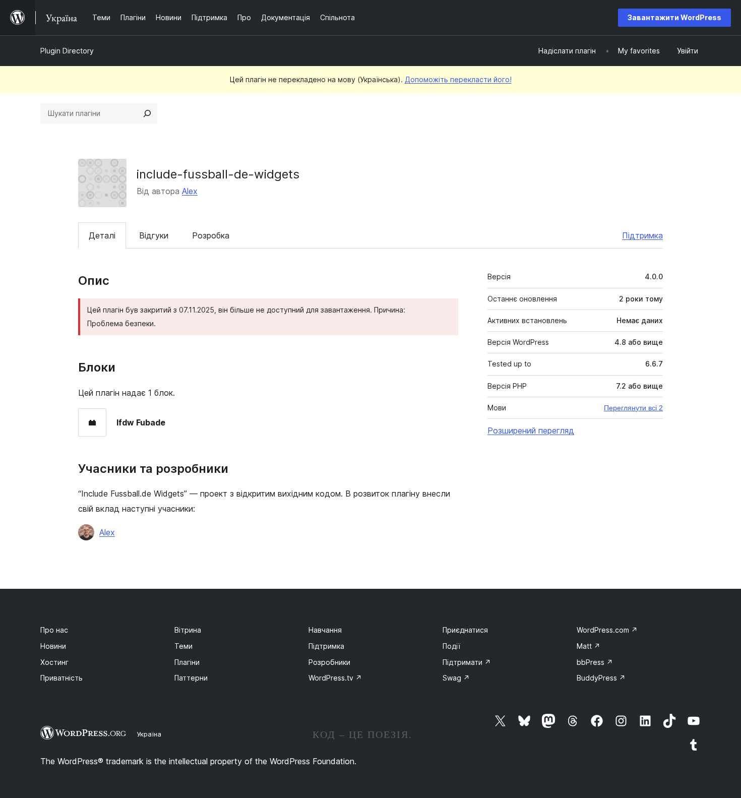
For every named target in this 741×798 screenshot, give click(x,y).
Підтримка (642, 235)
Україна (149, 734)
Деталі (102, 235)
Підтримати (467, 662)
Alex (190, 191)
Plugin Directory (67, 50)
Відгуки (153, 235)
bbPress (595, 662)
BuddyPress (601, 677)
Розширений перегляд (530, 430)
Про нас (54, 630)
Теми (183, 646)
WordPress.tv (335, 677)
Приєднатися (465, 630)
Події (451, 646)
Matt (588, 646)
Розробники (329, 662)
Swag (456, 677)
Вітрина (187, 630)
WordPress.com (607, 630)
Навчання (325, 630)
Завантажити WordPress (674, 17)
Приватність (61, 677)
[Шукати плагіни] (147, 113)
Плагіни (187, 662)
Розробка (210, 235)
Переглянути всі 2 (633, 408)
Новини (53, 646)
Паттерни (191, 677)
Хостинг (54, 662)
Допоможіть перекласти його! (458, 79)
